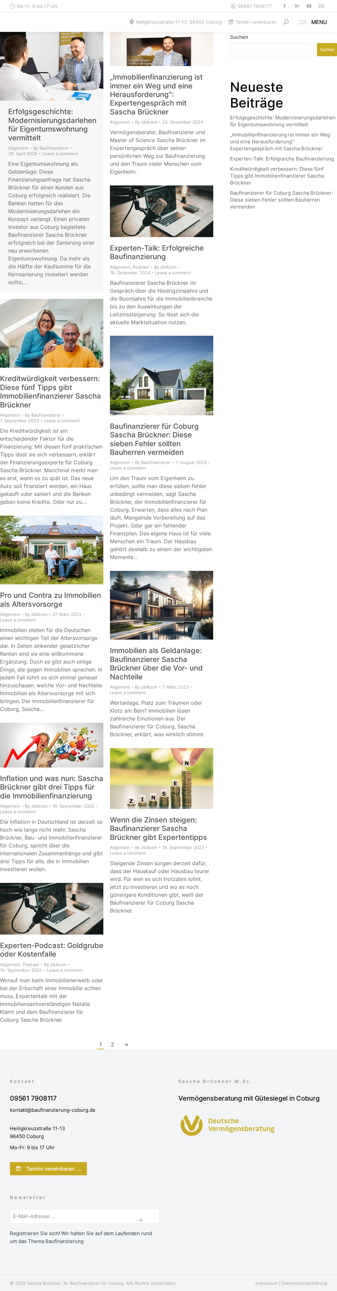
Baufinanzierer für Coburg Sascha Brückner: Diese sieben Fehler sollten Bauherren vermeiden (154, 439)
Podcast (141, 267)
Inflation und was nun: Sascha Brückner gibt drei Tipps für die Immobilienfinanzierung (51, 787)
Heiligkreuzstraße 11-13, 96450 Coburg (179, 22)
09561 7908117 (255, 6)
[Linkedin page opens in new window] (297, 6)
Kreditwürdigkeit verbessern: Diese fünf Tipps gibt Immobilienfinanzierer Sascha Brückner (50, 391)
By (51, 148)
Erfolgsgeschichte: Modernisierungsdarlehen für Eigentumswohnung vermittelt (52, 124)
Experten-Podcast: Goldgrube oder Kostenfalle (51, 949)
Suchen (239, 37)
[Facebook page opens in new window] (284, 6)
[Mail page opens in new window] (321, 6)
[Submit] (140, 1220)
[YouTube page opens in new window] (309, 6)
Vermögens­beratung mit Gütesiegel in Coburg (249, 1098)
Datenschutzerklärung (304, 1283)
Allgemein (18, 148)
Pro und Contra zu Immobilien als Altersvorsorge (50, 599)
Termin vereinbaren (256, 22)
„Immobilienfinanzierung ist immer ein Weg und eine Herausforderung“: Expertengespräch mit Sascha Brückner (156, 94)
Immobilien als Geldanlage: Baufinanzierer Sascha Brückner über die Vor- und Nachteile (156, 663)
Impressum (266, 1283)
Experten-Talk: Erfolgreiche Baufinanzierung (157, 252)
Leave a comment (60, 153)
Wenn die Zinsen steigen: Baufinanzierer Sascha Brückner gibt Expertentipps (158, 828)
